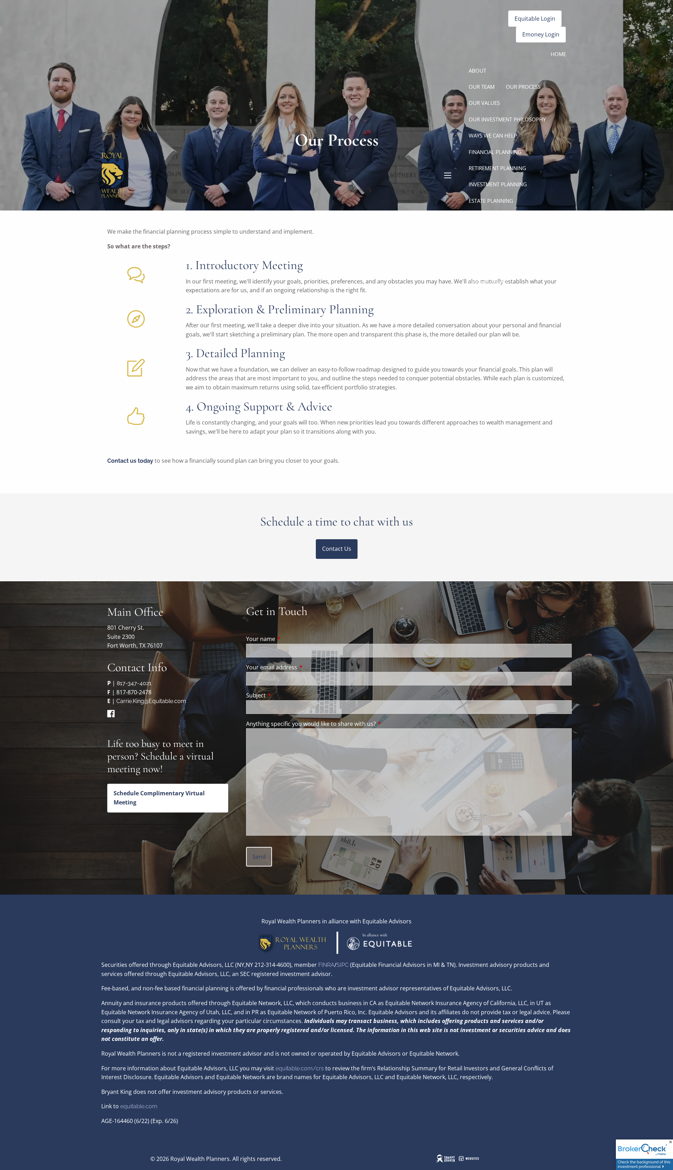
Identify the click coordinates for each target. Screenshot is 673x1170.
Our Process (523, 86)
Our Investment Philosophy (507, 119)
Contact (554, 315)
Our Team (482, 86)
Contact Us (336, 549)
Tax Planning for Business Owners (517, 216)
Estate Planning (491, 200)
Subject (284, 695)
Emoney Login (540, 34)
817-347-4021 (134, 683)
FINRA (326, 965)
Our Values (484, 102)
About (477, 70)
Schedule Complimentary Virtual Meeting (159, 797)
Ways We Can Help (493, 135)
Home (558, 54)
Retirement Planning (497, 168)
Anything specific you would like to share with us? (311, 724)
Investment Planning (498, 184)
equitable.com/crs (300, 1068)
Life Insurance (488, 282)
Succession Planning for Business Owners (516, 262)
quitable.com (140, 1106)
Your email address (300, 667)
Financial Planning (495, 151)
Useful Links (514, 331)
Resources (511, 315)
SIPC (343, 965)
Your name (289, 639)
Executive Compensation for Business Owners (508, 237)
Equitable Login (535, 18)
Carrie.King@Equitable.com (151, 701)
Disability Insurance (496, 298)
